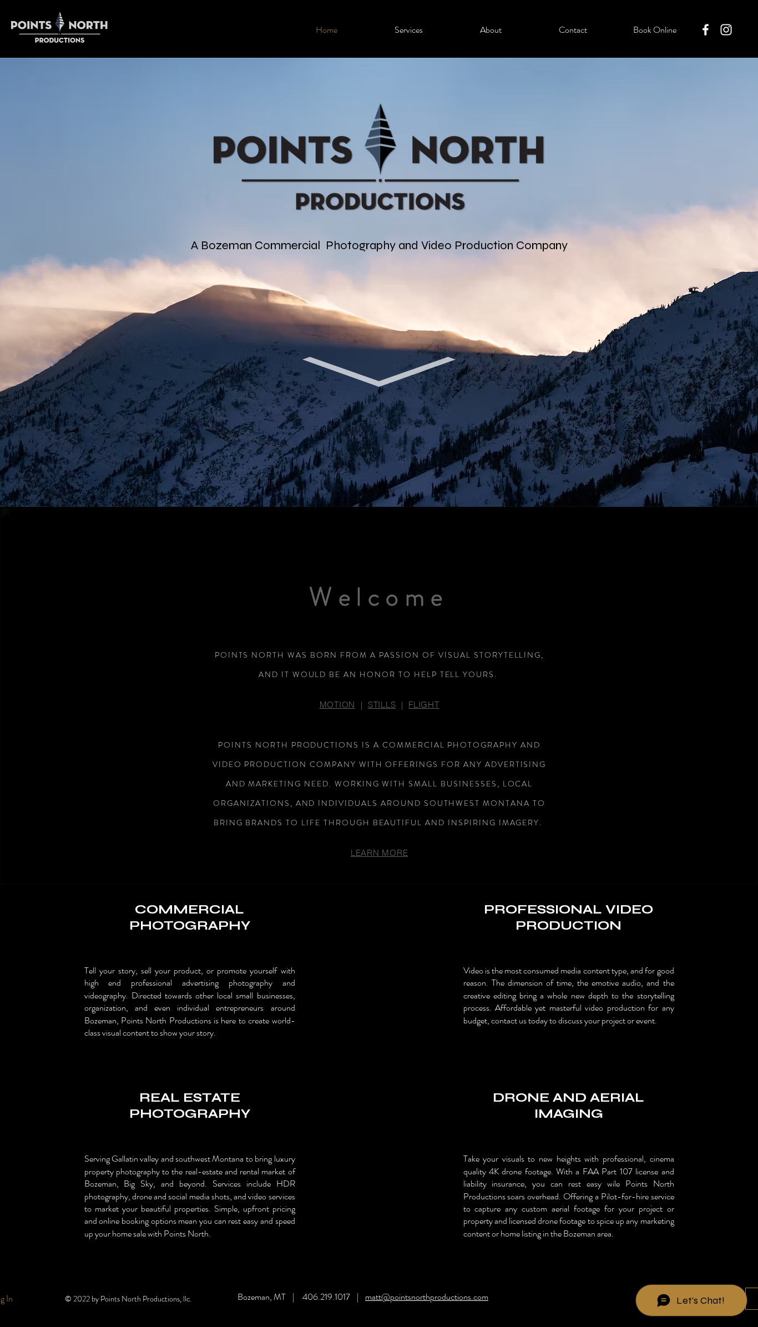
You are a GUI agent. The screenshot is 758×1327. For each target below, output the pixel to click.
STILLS (382, 704)
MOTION (338, 704)
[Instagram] (726, 29)
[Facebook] (705, 29)
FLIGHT (423, 704)
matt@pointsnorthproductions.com (426, 1296)
